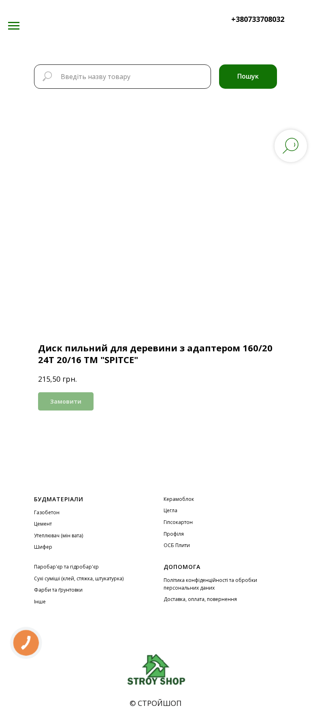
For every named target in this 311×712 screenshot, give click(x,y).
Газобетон (47, 512)
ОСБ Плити (177, 545)
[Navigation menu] (13, 26)
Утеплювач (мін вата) (58, 535)
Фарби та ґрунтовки (58, 589)
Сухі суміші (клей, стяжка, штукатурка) (79, 578)
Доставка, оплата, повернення (200, 599)
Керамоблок (179, 499)
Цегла (170, 510)
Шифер (43, 546)
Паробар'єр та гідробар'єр (66, 566)
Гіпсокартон (178, 522)
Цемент (43, 523)
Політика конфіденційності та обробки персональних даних (210, 584)
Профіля (174, 533)
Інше (40, 601)
